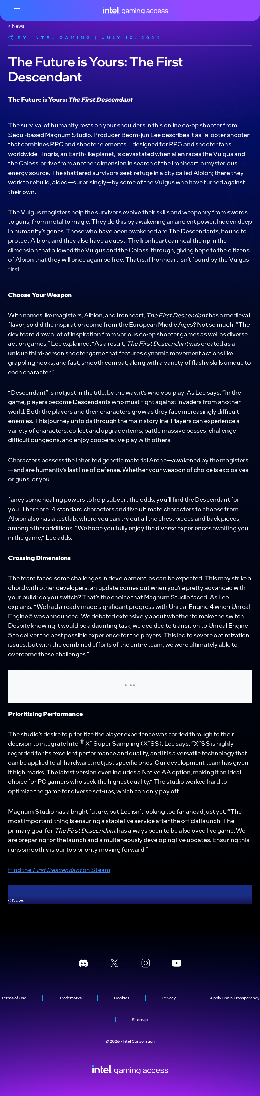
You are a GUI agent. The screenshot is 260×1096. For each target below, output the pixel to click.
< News (16, 26)
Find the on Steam (59, 869)
